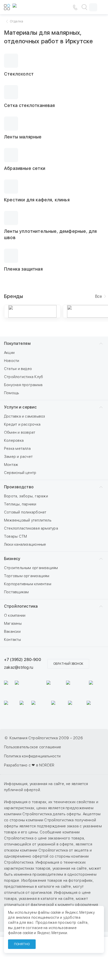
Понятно (22, 944)
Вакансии (12, 631)
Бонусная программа (23, 385)
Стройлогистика (21, 606)
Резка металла (17, 448)
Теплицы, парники (20, 504)
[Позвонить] (75, 7)
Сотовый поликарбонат (25, 512)
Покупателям (17, 343)
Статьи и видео (18, 368)
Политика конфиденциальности (32, 756)
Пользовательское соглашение (32, 747)
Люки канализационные (25, 544)
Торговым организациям (26, 576)
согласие (34, 928)
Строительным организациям (31, 568)
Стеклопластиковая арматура (31, 528)
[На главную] (28, 7)
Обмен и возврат (19, 432)
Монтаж (11, 464)
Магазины (13, 623)
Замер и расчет (18, 456)
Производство (19, 487)
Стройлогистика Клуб (23, 377)
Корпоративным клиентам (27, 584)
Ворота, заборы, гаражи (26, 496)
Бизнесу (12, 558)
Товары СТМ (15, 536)
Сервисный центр (20, 472)
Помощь (11, 393)
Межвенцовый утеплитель (27, 520)
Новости (11, 360)
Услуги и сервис (20, 407)
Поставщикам (16, 592)
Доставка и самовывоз (24, 416)
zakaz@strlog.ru (18, 667)
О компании (14, 615)
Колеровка (14, 440)
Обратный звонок (68, 664)
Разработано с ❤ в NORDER (29, 765)
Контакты (12, 639)
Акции (9, 352)
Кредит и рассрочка (22, 424)
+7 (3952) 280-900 (22, 659)
